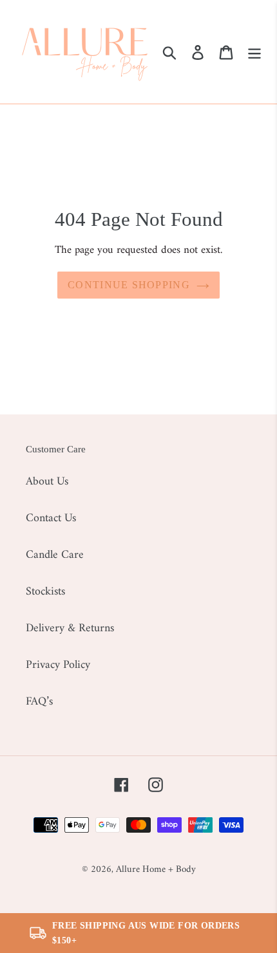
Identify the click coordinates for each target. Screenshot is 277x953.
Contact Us (51, 518)
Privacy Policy (58, 665)
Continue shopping (129, 284)
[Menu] (254, 52)
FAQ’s (39, 702)
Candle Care (55, 555)
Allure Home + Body (156, 869)
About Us (47, 482)
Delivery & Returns (70, 628)
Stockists (45, 592)
